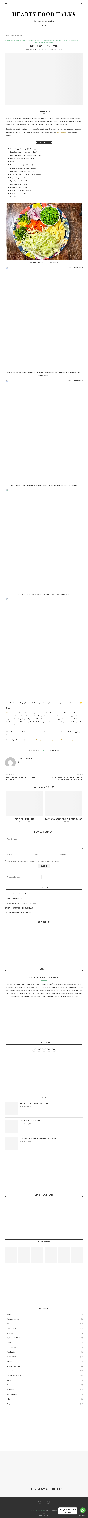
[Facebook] (42, 25)
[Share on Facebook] (50, 750)
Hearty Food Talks (39, 49)
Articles (45, 1314)
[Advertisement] (44, 945)
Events (45, 1343)
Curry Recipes (20, 40)
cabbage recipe (61, 132)
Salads (36, 42)
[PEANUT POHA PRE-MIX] (24, 803)
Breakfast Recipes (45, 1319)
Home (7, 35)
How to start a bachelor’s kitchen (16, 894)
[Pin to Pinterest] (55, 750)
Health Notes (45, 1357)
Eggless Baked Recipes (45, 1338)
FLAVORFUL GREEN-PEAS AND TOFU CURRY (63, 819)
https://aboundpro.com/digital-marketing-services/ (54, 740)
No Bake (45, 1380)
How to (45, 1361)
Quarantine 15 (75, 40)
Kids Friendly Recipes (61, 40)
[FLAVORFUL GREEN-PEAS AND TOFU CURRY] (63, 803)
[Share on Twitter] (53, 750)
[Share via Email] (58, 750)
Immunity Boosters (34, 40)
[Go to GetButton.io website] (82, 1515)
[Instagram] (44, 1050)
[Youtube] (53, 1050)
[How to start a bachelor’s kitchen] (11, 1108)
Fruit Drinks (45, 1352)
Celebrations (9, 40)
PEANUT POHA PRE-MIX (24, 819)
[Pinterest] (48, 1050)
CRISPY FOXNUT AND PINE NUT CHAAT (19, 908)
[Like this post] (47, 750)
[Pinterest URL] (11, 1254)
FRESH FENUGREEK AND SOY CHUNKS (19, 913)
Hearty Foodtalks (40, 1510)
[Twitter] (45, 25)
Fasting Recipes (45, 1347)
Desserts (45, 1333)
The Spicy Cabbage (12, 713)
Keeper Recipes (47, 40)
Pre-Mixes (45, 1385)
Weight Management (47, 42)
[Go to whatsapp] (83, 1510)
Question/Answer (45, 1394)
